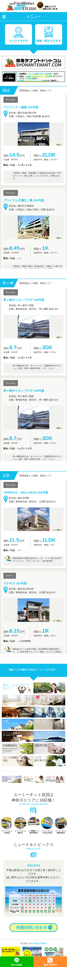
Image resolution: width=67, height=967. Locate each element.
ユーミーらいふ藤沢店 (7, 852)
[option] (6, 845)
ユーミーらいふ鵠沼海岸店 (47, 852)
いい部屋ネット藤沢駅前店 (20, 852)
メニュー (33, 16)
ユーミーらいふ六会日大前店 (34, 852)
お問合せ (33, 948)
